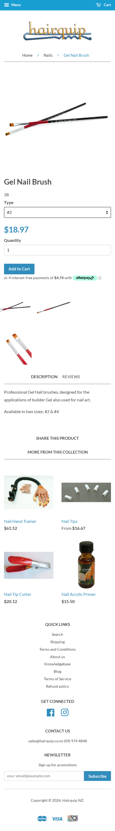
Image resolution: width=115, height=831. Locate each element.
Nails (48, 55)
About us (57, 657)
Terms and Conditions (57, 649)
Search (57, 634)
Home (27, 55)
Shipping (57, 642)
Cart (107, 4)
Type (9, 202)
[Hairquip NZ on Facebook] (51, 712)
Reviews (71, 376)
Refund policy (57, 686)
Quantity (12, 240)
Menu (15, 4)
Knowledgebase (57, 664)
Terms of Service (57, 679)
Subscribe (97, 776)
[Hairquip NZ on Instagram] (65, 712)
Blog (57, 671)
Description (44, 376)
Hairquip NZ (72, 800)
